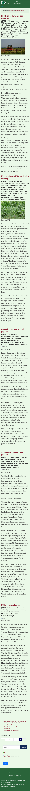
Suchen (24, 747)
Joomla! (3, 784)
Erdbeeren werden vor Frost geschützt (15, 721)
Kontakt (11, 773)
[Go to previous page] (4, 738)
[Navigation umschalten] (2, 6)
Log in (5, 763)
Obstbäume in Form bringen (11, 730)
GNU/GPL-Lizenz (20, 784)
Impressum (12, 778)
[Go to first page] (2, 738)
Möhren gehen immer (10, 605)
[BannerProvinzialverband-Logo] (15, 2)
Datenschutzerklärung (15, 775)
